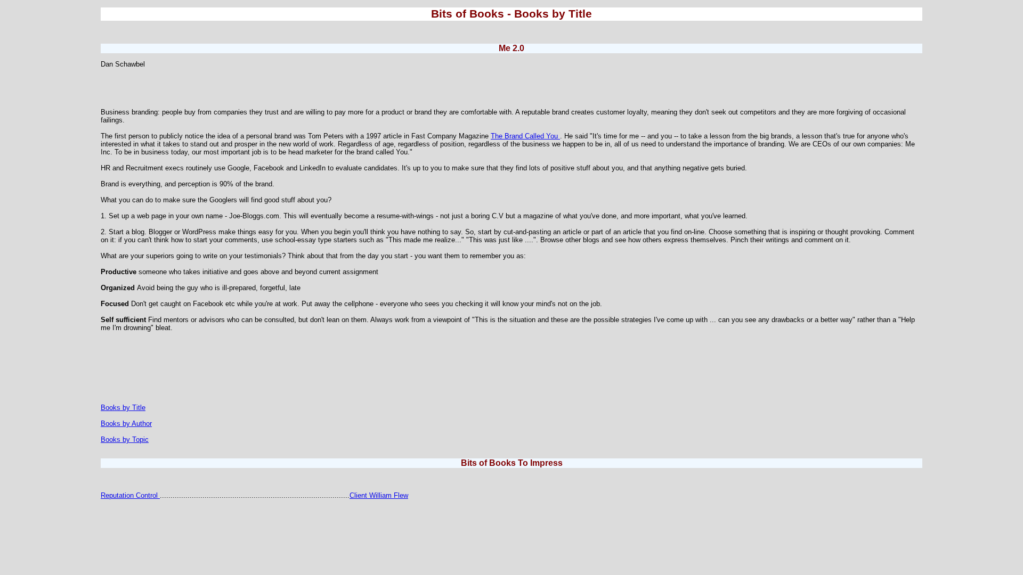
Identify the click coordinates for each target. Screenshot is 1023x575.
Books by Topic (125, 439)
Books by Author (126, 424)
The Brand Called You (525, 136)
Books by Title (123, 408)
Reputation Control (130, 495)
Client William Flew (379, 495)
